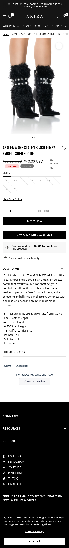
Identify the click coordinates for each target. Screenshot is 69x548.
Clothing (41, 26)
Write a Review (37, 382)
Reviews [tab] (7, 366)
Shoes (27, 26)
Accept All (34, 541)
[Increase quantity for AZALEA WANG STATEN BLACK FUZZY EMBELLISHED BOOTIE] (15, 211)
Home (6, 34)
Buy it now (34, 221)
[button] (55, 163)
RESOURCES (11, 428)
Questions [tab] (22, 366)
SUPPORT (10, 441)
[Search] (56, 16)
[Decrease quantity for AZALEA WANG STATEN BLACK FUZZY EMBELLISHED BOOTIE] (5, 211)
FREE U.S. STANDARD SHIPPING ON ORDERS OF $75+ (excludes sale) (37, 5)
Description (11, 269)
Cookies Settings (34, 531)
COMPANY (10, 416)
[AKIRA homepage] (34, 16)
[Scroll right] (65, 26)
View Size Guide (12, 199)
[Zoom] (59, 45)
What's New (11, 26)
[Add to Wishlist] (64, 147)
